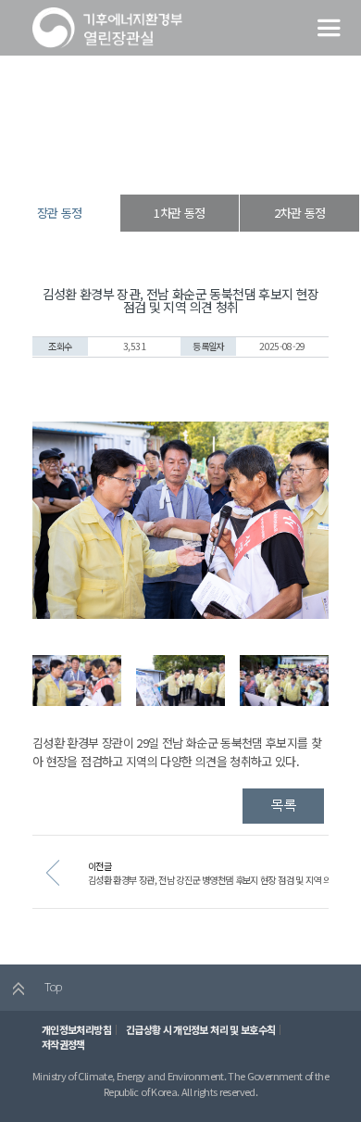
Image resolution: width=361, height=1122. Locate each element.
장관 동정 (232, 162)
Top (51, 986)
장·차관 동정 (176, 162)
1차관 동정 (179, 212)
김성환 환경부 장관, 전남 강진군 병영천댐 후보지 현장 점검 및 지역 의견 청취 (222, 880)
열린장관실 (117, 162)
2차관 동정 (299, 212)
